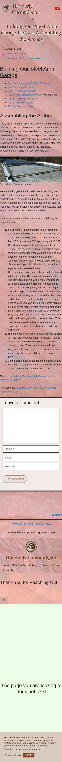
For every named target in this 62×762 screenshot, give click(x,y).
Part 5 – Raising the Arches (22, 98)
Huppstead (21, 53)
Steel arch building (15, 58)
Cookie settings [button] (13, 755)
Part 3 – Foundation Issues (22, 91)
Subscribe (8, 570)
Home (5, 565)
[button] (33, 19)
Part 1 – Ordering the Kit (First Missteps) (29, 83)
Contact (44, 565)
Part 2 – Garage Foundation (22, 87)
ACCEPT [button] (29, 755)
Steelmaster (34, 58)
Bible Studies (19, 565)
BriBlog (9, 53)
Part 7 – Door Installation (21, 106)
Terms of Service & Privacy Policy (31, 523)
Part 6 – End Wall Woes (20, 102)
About (55, 565)
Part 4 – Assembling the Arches (24, 95)
